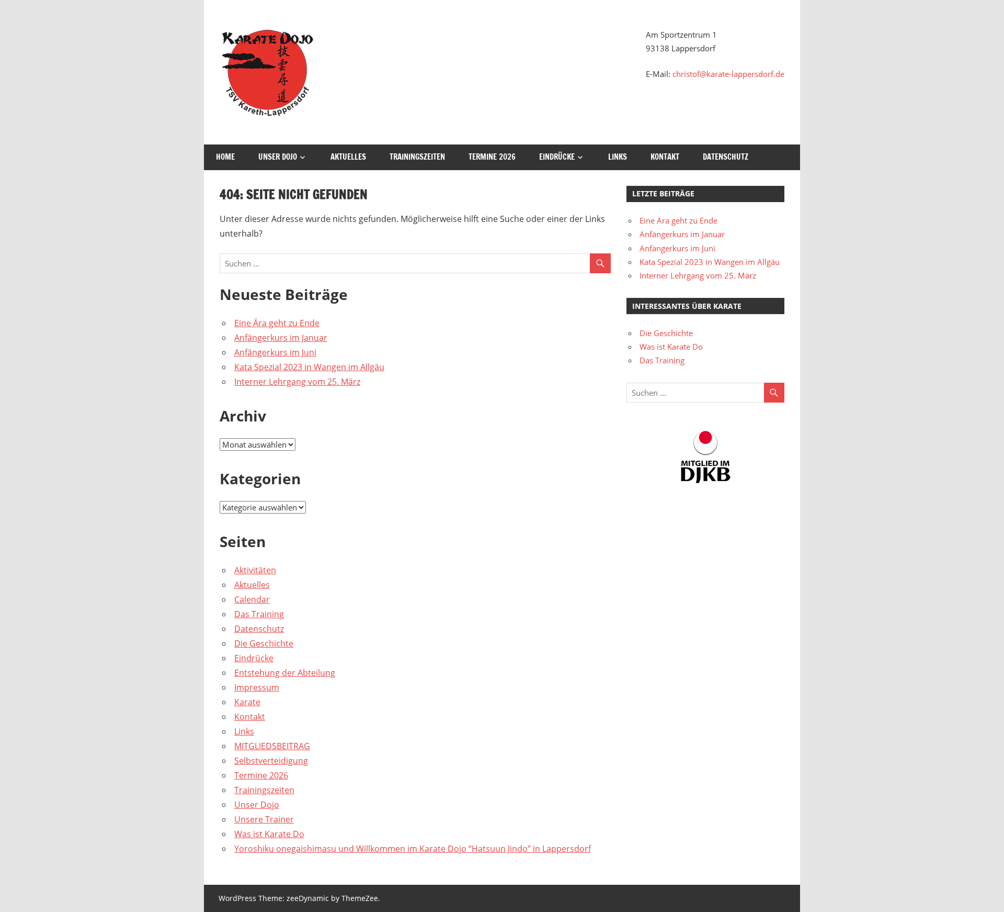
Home (225, 156)
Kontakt (665, 156)
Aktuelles (348, 156)
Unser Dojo (277, 156)
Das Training (259, 614)
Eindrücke (557, 156)
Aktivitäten (255, 570)
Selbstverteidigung (271, 760)
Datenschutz (725, 156)
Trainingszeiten (417, 156)
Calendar (252, 599)
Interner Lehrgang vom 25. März (297, 381)
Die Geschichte (263, 643)
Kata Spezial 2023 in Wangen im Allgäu (309, 367)
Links (617, 156)
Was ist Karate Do (269, 834)
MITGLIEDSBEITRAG (272, 746)
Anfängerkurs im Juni (275, 352)
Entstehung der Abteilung (284, 673)
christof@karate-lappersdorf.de (728, 74)
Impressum (256, 687)
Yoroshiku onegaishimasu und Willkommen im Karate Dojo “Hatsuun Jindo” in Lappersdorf (412, 848)
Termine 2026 (492, 156)
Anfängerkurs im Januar (280, 337)
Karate (247, 702)
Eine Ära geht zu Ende (277, 323)
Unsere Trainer (264, 819)
